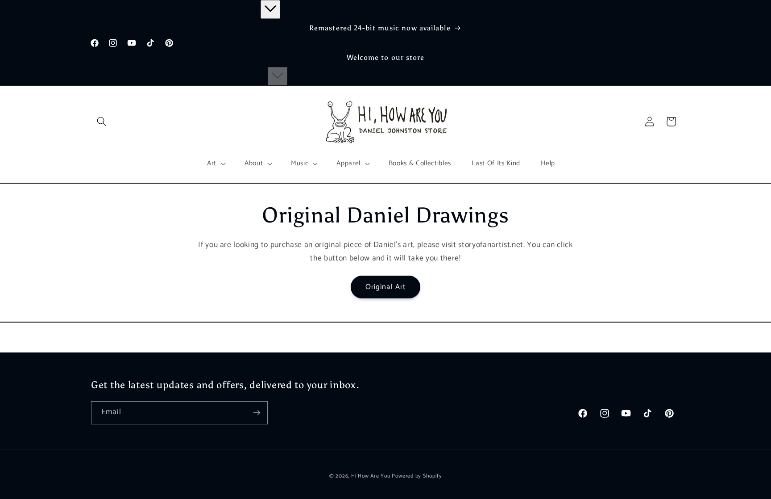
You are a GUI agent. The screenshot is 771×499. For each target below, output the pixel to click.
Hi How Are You (370, 476)
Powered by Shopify (417, 476)
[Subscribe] (256, 412)
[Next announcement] (277, 76)
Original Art (385, 287)
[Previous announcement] (270, 9)
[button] (101, 121)
